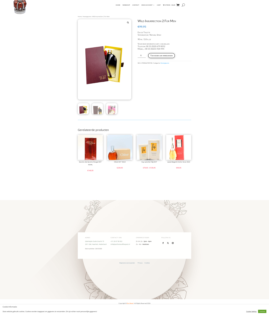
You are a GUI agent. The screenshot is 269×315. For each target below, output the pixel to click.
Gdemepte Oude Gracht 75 (94, 241)
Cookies (147, 263)
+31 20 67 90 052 (116, 241)
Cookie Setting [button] (251, 311)
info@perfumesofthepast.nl (120, 244)
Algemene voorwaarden (127, 263)
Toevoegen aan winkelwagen (161, 55)
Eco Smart (130, 303)
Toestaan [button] (262, 311)
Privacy (140, 263)
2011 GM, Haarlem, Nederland (96, 244)
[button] (128, 22)
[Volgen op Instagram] (172, 243)
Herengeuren (164, 63)
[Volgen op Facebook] (163, 243)
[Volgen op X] (168, 243)
